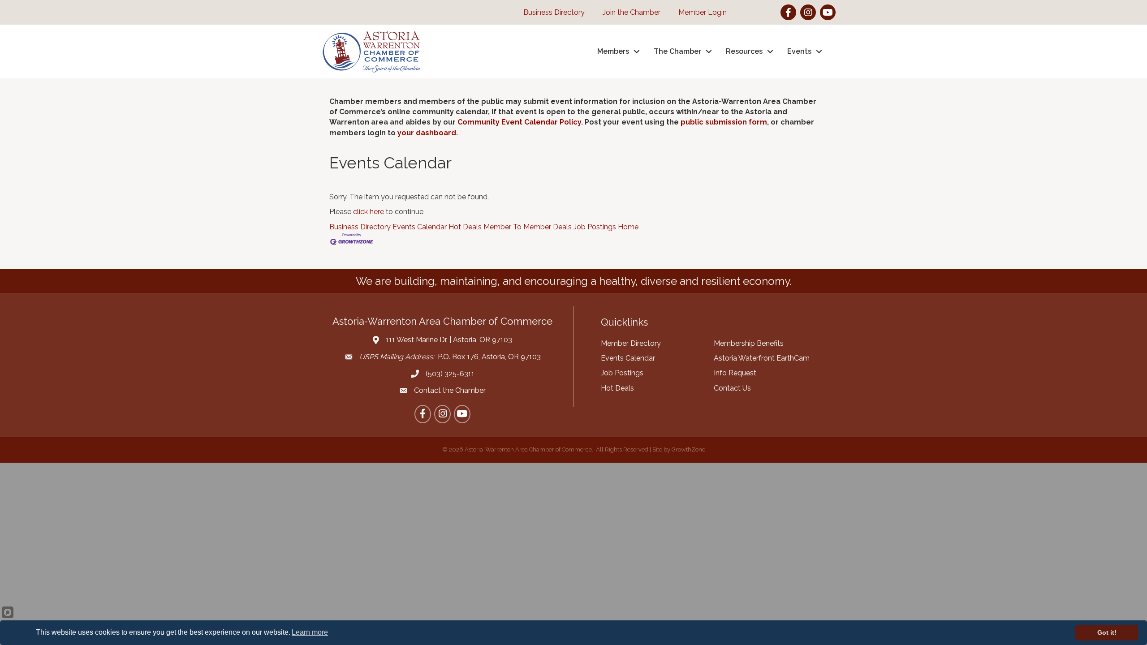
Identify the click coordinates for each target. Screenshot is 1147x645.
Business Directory (360, 227)
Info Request (735, 373)
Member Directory (631, 343)
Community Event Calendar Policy (519, 122)
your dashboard (426, 133)
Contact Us (732, 388)
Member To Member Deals (527, 227)
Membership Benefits (749, 343)
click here (368, 211)
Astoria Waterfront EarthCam (762, 358)
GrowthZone (688, 449)
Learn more (310, 632)
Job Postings (595, 227)
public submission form (724, 122)
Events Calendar (419, 227)
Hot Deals (465, 227)
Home (628, 227)
